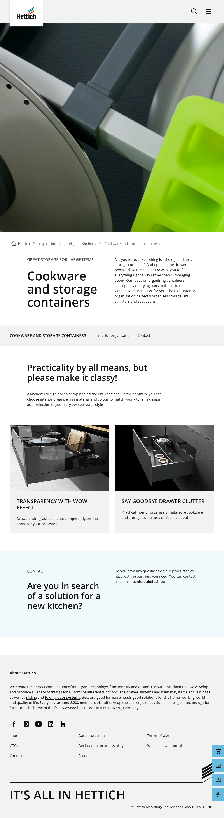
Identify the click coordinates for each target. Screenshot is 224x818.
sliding (31, 697)
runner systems (174, 692)
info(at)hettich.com (152, 581)
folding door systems (62, 697)
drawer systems (139, 692)
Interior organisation (114, 335)
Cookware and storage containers (48, 335)
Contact (143, 335)
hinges (204, 692)
